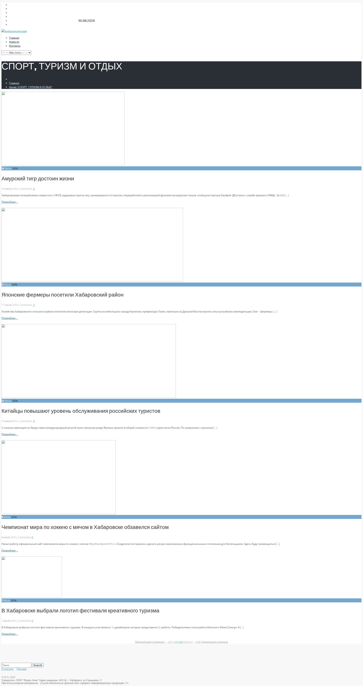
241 (190, 642)
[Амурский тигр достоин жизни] (63, 164)
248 (198, 642)
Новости (14, 41)
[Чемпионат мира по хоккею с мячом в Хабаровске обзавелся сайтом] (59, 513)
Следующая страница (214, 642)
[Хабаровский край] (14, 31)
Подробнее (10, 201)
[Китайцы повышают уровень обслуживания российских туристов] (89, 397)
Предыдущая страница (149, 642)
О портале (8, 669)
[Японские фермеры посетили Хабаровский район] (92, 281)
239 (180, 642)
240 (185, 642)
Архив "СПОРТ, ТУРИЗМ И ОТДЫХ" (30, 87)
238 (175, 642)
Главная (14, 37)
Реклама (21, 669)
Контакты (14, 45)
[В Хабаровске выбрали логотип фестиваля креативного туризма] (32, 596)
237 (170, 642)
